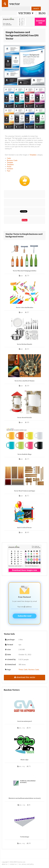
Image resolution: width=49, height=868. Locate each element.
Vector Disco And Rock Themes (24, 381)
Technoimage (24, 837)
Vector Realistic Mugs (24, 454)
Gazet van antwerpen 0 (24, 721)
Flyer (8, 171)
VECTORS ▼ (26, 13)
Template (10, 162)
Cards (9, 158)
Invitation (10, 169)
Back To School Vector (24, 527)
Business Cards (12, 160)
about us (5, 864)
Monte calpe (24, 759)
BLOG (42, 13)
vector (14, 4)
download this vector (26, 677)
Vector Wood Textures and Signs (24, 491)
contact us (13, 864)
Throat (21, 669)
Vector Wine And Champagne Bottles (24, 271)
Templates (33, 155)
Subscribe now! (24, 616)
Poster (9, 166)
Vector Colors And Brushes (24, 307)
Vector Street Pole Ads (24, 417)
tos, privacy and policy (26, 864)
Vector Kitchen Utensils (24, 344)
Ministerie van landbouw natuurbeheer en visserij (24, 798)
